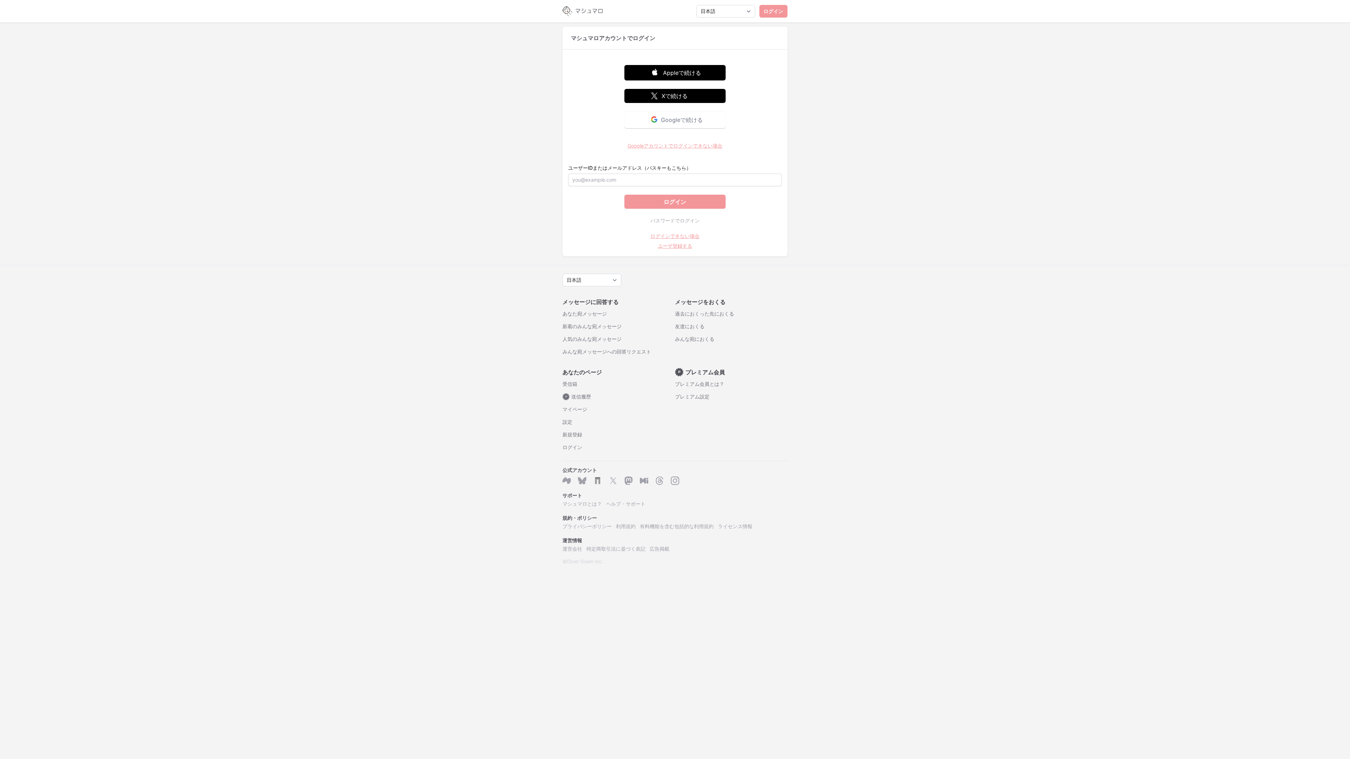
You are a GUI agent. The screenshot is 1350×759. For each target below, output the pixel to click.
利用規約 (626, 526)
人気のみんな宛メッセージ (592, 339)
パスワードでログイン (675, 220)
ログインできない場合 (675, 236)
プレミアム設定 (692, 397)
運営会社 (572, 549)
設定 (567, 422)
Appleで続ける (682, 72)
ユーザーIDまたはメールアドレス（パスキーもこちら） (629, 168)
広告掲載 (659, 549)
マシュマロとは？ (582, 504)
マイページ (574, 409)
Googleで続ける (682, 119)
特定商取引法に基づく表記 (615, 549)
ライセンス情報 (735, 526)
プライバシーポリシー (587, 526)
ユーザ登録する (675, 246)
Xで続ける (675, 95)
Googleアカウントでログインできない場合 (675, 146)
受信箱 (569, 384)
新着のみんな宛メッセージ (592, 326)
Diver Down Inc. (585, 561)
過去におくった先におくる (704, 314)
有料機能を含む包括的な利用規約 (677, 526)
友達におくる (690, 326)
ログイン (773, 11)
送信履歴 (578, 397)
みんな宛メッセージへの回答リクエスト (606, 352)
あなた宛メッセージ (584, 314)
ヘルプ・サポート (625, 504)
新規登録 (572, 434)
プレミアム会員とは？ (699, 384)
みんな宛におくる (694, 339)
